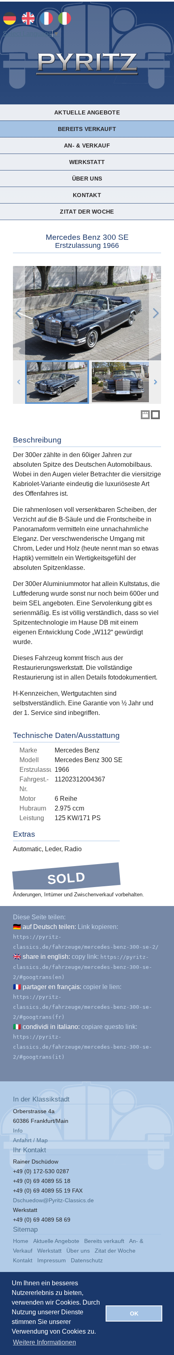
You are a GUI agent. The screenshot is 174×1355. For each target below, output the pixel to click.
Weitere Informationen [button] (44, 1342)
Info (18, 1130)
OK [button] (134, 1313)
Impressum (51, 1260)
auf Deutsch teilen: (49, 926)
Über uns (87, 178)
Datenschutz (87, 1260)
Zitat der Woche (87, 211)
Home (20, 1241)
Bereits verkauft (87, 129)
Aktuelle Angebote (87, 112)
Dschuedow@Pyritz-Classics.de (53, 1200)
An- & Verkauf (87, 145)
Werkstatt (87, 162)
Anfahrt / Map (30, 1140)
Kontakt (87, 195)
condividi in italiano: (51, 1026)
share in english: (46, 956)
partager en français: (52, 986)
